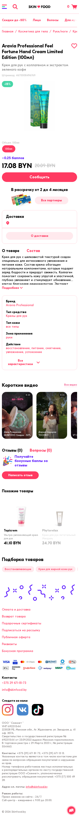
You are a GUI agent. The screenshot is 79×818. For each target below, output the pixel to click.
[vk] (22, 710)
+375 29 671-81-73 (14, 683)
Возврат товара (14, 616)
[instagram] (7, 710)
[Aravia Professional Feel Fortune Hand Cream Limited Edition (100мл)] (39, 106)
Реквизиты (9, 644)
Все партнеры (51, 200)
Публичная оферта (16, 637)
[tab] (10, 250)
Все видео (70, 384)
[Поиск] (15, 6)
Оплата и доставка (16, 609)
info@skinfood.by (14, 690)
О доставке (39, 236)
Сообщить (39, 177)
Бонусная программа (17, 651)
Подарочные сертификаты (21, 623)
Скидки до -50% (14, 20)
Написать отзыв (20, 475)
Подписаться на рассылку (21, 630)
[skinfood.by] (39, 6)
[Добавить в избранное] (74, 46)
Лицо (37, 20)
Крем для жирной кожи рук (55, 569)
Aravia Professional (20, 305)
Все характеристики (20, 362)
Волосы (52, 20)
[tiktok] (37, 710)
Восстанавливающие (18, 569)
